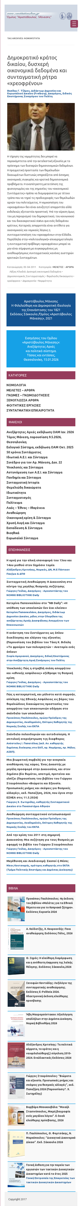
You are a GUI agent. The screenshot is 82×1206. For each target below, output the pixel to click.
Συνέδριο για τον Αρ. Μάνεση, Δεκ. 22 (34, 462)
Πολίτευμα (14, 502)
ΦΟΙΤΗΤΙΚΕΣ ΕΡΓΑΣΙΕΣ (23, 405)
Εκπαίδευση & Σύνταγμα (24, 528)
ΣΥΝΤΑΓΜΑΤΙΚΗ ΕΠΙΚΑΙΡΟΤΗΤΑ (30, 410)
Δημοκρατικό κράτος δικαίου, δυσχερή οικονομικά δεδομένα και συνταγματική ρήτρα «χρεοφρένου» (37, 70)
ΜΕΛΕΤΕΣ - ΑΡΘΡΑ (63, 267)
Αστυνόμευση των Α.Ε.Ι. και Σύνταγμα (34, 472)
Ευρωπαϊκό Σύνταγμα (22, 538)
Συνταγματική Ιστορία (22, 482)
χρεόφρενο (13, 280)
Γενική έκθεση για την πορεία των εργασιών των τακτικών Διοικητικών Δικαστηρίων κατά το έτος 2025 (50, 1169)
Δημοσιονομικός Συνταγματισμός (26, 276)
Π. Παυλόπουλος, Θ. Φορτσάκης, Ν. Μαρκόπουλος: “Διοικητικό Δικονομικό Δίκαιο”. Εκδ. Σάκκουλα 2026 (51, 1138)
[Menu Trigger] (74, 24)
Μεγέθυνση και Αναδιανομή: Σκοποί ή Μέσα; (37, 861)
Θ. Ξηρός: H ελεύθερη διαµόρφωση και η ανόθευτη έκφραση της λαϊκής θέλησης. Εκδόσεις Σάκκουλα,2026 (49, 962)
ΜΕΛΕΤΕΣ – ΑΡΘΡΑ (20, 390)
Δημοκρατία (29, 280)
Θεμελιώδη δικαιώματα (23, 487)
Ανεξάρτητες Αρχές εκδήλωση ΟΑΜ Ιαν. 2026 (40, 432)
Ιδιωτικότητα (16, 492)
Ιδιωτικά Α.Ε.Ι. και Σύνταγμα (26, 457)
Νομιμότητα (45, 280)
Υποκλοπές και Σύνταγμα (24, 467)
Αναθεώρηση (16, 513)
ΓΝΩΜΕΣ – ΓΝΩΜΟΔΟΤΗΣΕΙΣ (28, 395)
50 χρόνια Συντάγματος (23, 452)
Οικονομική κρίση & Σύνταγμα (28, 517)
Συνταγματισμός (18, 497)
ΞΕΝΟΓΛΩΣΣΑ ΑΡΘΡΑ (22, 400)
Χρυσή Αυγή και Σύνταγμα (25, 523)
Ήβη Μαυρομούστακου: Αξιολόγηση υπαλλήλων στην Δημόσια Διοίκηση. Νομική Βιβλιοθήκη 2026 (49, 1019)
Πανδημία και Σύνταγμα (23, 477)
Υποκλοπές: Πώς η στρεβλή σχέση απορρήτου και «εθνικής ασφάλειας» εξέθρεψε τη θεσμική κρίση (39, 673)
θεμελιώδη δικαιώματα (60, 276)
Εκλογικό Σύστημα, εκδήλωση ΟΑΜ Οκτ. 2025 (39, 447)
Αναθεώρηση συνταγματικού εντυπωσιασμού (38, 814)
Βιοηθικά (12, 533)
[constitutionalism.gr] (41, 21)
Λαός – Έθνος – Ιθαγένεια (25, 508)
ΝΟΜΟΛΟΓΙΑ (16, 385)
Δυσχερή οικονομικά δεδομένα (44, 271)
